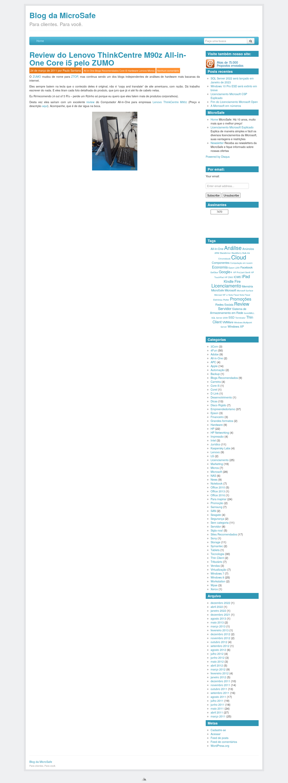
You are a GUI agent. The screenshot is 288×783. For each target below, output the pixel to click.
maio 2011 (217, 708)
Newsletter (217, 143)
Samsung (216, 507)
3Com (214, 346)
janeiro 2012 (218, 677)
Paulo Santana (72, 70)
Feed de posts (219, 738)
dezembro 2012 (220, 634)
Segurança (217, 519)
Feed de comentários (224, 742)
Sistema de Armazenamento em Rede (228, 311)
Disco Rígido (218, 405)
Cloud (238, 257)
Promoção (217, 503)
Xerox (214, 589)
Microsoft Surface (245, 290)
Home (40, 41)
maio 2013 (217, 622)
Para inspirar (218, 499)
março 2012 (218, 669)
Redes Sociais (224, 304)
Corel (214, 389)
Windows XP (236, 326)
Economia (220, 266)
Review (241, 303)
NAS (213, 476)
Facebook (246, 267)
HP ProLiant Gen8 (241, 272)
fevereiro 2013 (220, 630)
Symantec (217, 546)
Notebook (217, 483)
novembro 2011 (220, 685)
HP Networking (220, 432)
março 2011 (218, 716)
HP (212, 429)
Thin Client (217, 558)
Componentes (220, 262)
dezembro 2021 (220, 614)
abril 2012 (217, 665)
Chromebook (224, 258)
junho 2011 (218, 704)
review (90, 102)
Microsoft (230, 290)
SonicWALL (249, 313)
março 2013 (218, 626)
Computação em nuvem (241, 262)
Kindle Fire (232, 281)
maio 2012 (217, 661)
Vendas (215, 566)
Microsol (218, 294)
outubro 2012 (219, 642)
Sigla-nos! (217, 530)
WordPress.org (220, 746)
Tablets (215, 550)
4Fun (214, 350)
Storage (215, 542)
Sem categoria (220, 522)
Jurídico (215, 444)
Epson (214, 413)
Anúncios (248, 249)
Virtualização (218, 569)
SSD (231, 317)
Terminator (240, 317)
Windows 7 (217, 573)
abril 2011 (217, 712)
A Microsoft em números (226, 106)
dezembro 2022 (220, 603)
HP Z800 (229, 277)
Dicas (214, 401)
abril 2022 (217, 607)
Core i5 (123, 70)
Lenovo (143, 70)
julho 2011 (217, 701)
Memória (247, 286)
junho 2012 (218, 658)
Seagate (216, 515)
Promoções (240, 299)
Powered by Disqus (218, 157)
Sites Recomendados (224, 534)
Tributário (216, 562)
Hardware (133, 70)
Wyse (214, 585)
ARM (217, 252)
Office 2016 (218, 495)
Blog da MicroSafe (62, 15)
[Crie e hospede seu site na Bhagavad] (144, 779)
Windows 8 (217, 577)
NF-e (225, 294)
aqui (44, 106)
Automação (218, 370)
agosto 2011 (218, 697)
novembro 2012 (220, 638)
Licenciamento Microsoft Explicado (232, 127)
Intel (213, 440)
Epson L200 (234, 267)
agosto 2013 (218, 618)
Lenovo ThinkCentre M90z (170, 102)
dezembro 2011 (220, 681)
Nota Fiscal (233, 294)
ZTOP (74, 76)
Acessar (216, 734)
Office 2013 (218, 491)
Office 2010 (218, 487)
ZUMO (37, 76)
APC (213, 362)
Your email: (213, 176)
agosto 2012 (218, 650)
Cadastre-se (218, 730)
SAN (213, 511)
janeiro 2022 (218, 611)
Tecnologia (217, 554)
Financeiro (217, 417)
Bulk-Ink (246, 252)
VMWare (227, 322)
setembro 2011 (220, 693)
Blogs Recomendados (107, 70)
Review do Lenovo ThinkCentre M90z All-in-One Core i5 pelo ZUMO (107, 58)
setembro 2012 (220, 646)
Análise (233, 247)
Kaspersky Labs (220, 448)
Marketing (217, 464)
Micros (151, 70)
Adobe (215, 354)
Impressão (217, 436)
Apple (214, 366)
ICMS (237, 277)
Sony (214, 538)
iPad (246, 276)
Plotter (226, 299)
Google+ (225, 271)
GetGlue (214, 272)
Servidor (224, 308)
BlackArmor (225, 252)
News (214, 479)
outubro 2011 (219, 689)
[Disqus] (114, 223)
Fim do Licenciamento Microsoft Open (234, 102)
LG (212, 456)
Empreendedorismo (223, 409)
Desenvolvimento (221, 397)
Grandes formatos (222, 421)
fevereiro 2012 (220, 673)
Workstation (218, 581)
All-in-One (89, 70)
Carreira (216, 382)
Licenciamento (226, 285)
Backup (215, 374)
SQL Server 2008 (219, 317)
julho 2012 (217, 654)
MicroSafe (217, 290)
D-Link (215, 393)
